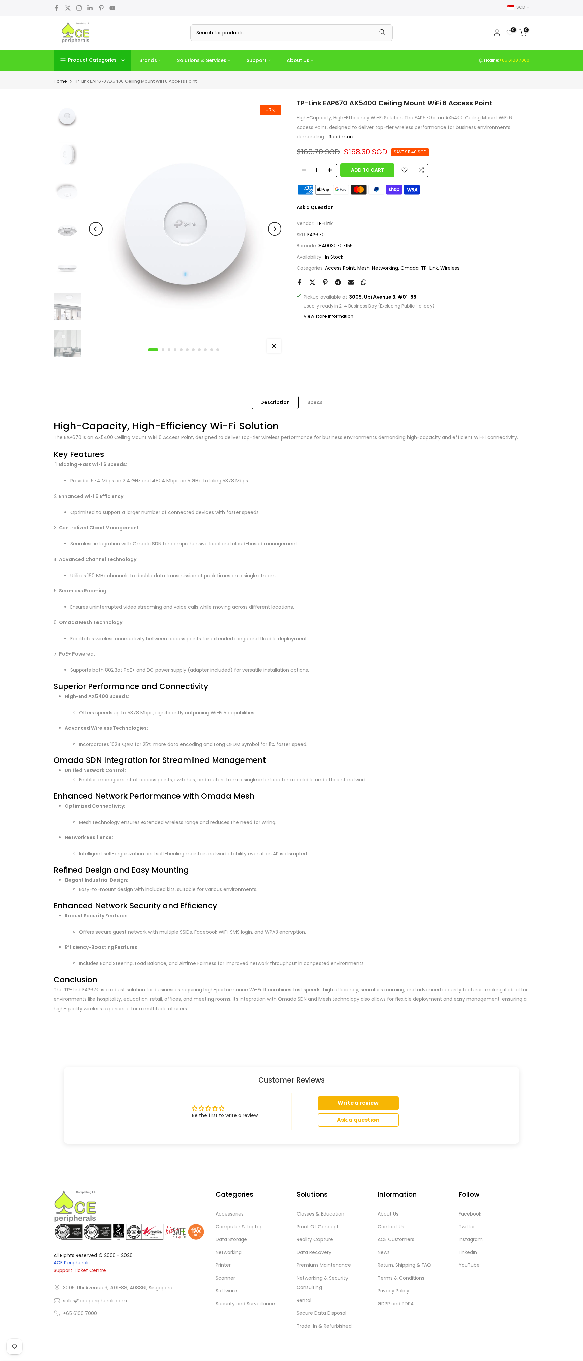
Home (60, 81)
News (384, 1252)
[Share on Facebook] (300, 282)
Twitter (467, 1226)
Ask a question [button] (358, 1120)
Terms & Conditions (401, 1278)
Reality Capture (315, 1239)
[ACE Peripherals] (76, 32)
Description (275, 402)
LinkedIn (468, 1252)
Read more (342, 137)
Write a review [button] (358, 1103)
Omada (409, 267)
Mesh (363, 267)
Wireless (450, 267)
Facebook (470, 1213)
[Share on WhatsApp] (364, 282)
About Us (298, 60)
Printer (223, 1265)
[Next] (274, 229)
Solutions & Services (201, 60)
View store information (328, 316)
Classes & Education (320, 1213)
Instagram (471, 1239)
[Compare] (421, 170)
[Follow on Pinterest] (101, 8)
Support (257, 60)
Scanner (225, 1278)
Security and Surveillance (245, 1303)
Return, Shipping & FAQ (404, 1265)
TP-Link (324, 223)
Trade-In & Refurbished (324, 1326)
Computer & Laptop (239, 1226)
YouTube (469, 1265)
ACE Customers (396, 1239)
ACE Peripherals (72, 1262)
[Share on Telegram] (338, 282)
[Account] (497, 33)
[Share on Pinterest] (325, 282)
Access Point (340, 267)
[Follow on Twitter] (68, 8)
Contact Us (391, 1226)
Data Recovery (314, 1252)
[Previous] (96, 229)
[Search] (382, 32)
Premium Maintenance (324, 1265)
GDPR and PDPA (396, 1303)
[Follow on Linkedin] (90, 8)
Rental (304, 1300)
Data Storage (231, 1239)
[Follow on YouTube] (112, 8)
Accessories (230, 1213)
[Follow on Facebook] (57, 8)
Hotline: (506, 60)
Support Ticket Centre (80, 1270)
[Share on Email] (351, 282)
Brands (148, 60)
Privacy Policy (393, 1290)
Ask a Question (315, 207)
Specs (315, 402)
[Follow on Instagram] (79, 8)
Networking (385, 267)
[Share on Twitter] (312, 282)
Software (226, 1290)
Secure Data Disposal (321, 1313)
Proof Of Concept (318, 1226)
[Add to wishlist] (404, 170)
